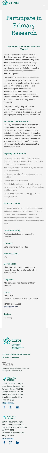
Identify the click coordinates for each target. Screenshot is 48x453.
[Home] (10, 5)
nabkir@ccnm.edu (11, 306)
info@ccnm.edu (8, 403)
